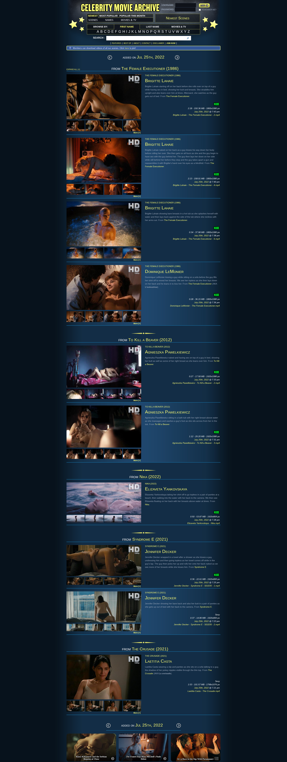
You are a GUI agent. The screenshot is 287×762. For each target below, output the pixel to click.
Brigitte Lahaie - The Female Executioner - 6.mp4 (196, 239)
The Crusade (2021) (150, 649)
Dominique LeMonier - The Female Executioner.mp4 (195, 306)
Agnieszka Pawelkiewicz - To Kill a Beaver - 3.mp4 (196, 443)
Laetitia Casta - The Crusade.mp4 (204, 691)
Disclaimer (158, 43)
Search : (99, 38)
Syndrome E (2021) (150, 539)
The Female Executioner (177, 96)
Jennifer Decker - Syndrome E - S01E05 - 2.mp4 (197, 624)
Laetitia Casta (158, 661)
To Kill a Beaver (162, 424)
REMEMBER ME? (209, 10)
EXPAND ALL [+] (73, 69)
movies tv (128, 20)
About (136, 43)
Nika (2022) (150, 476)
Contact (146, 43)
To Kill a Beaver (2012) (150, 339)
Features (116, 43)
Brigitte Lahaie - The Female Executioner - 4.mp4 (196, 185)
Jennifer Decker (160, 551)
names (109, 20)
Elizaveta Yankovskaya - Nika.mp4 (203, 523)
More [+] (137, 133)
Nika (147, 504)
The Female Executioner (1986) (149, 68)
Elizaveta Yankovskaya (166, 488)
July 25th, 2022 (201, 111)
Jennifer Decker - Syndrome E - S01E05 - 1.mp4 (197, 586)
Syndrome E (200, 567)
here (127, 48)
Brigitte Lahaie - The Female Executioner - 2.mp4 (196, 115)
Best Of (127, 43)
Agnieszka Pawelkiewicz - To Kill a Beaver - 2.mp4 (196, 383)
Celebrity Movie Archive (120, 8)
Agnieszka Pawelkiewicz (167, 351)
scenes (93, 20)
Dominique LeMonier (164, 271)
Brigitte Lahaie (159, 80)
